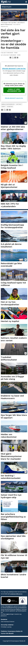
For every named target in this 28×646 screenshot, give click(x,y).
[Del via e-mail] (17, 57)
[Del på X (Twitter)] (13, 57)
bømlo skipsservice (8, 104)
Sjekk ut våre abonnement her (14, 90)
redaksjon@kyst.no (16, 594)
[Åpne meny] (26, 2)
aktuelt (19, 104)
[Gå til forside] (12, 2)
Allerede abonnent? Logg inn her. (14, 68)
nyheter (10, 106)
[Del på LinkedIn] (15, 57)
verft (3, 106)
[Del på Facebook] (10, 57)
